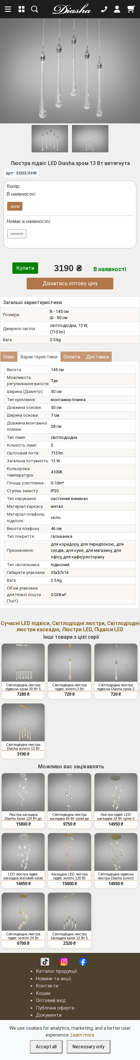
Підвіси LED (108, 629)
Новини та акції (53, 979)
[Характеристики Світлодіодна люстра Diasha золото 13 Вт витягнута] (23, 722)
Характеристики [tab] (38, 357)
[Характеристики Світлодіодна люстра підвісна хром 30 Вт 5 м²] (23, 662)
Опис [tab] (8, 357)
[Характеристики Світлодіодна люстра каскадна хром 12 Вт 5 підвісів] (69, 911)
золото (16, 233)
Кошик (43, 993)
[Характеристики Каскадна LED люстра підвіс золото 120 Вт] (69, 852)
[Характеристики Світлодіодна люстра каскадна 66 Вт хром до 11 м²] (69, 792)
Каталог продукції (56, 971)
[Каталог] (22, 9)
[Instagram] (64, 962)
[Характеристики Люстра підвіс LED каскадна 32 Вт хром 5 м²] (115, 792)
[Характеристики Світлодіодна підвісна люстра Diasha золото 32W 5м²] (115, 852)
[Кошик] (131, 9)
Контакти (47, 986)
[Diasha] (69, 9)
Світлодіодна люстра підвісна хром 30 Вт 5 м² (23, 687)
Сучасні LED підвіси (25, 623)
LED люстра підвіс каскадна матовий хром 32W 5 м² (23, 876)
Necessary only (89, 1046)
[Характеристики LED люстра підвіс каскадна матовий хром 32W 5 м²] (23, 852)
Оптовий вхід (51, 1000)
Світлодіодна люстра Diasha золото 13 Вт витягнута (23, 746)
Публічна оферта (55, 1008)
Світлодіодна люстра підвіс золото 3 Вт (69, 687)
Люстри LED (77, 629)
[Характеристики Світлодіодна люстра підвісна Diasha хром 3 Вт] (115, 662)
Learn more (82, 1035)
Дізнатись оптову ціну (70, 283)
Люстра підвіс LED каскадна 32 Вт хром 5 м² (115, 816)
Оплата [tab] (71, 357)
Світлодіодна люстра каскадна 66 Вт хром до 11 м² (69, 816)
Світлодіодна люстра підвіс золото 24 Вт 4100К (23, 936)
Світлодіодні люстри (78, 623)
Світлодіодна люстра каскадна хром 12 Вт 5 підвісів (69, 936)
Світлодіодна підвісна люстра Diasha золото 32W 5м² (116, 876)
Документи (49, 1015)
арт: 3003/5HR (21, 172)
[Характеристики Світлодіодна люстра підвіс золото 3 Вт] (69, 662)
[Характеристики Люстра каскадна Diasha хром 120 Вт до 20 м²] (23, 792)
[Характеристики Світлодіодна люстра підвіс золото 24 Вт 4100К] (23, 911)
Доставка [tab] (97, 357)
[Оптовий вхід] (117, 9)
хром (15, 206)
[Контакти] (104, 9)
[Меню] (8, 9)
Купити (25, 268)
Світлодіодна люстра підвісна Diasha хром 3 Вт (115, 687)
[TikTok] (45, 962)
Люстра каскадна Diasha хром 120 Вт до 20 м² (23, 816)
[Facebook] (83, 962)
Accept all (46, 1046)
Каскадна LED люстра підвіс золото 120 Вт (69, 876)
